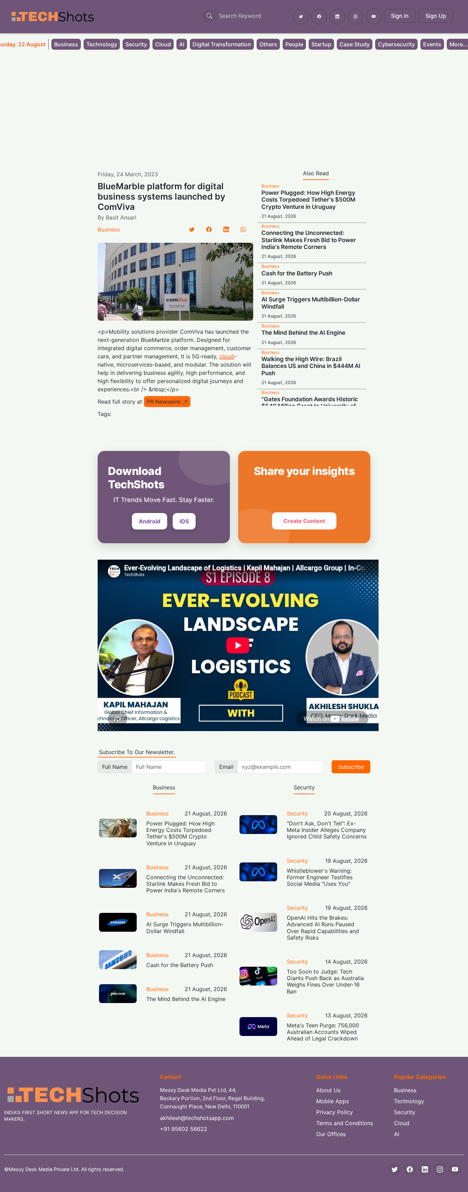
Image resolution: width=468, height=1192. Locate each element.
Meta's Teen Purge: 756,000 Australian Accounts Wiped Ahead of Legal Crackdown (323, 1032)
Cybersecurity (396, 44)
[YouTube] (455, 1169)
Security (136, 44)
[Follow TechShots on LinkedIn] (337, 16)
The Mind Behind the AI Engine (303, 332)
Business (66, 44)
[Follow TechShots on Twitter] (301, 16)
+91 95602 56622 (183, 1128)
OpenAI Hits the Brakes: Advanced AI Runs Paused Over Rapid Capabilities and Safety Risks (323, 927)
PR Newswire (164, 401)
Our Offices (331, 1134)
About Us (328, 1090)
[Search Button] (209, 16)
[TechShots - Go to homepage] (52, 16)
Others (268, 44)
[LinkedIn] (226, 229)
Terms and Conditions (344, 1123)
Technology (101, 44)
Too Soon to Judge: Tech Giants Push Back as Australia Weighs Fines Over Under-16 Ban (325, 981)
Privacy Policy (334, 1112)
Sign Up (436, 15)
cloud (226, 356)
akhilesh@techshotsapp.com (197, 1117)
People (294, 44)
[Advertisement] (234, 105)
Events (432, 44)
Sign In (400, 15)
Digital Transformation (222, 44)
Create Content (304, 520)
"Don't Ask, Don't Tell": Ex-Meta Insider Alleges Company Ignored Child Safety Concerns (327, 830)
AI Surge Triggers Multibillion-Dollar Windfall (184, 927)
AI (181, 44)
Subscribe (351, 766)
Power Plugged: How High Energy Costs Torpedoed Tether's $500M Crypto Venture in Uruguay (308, 199)
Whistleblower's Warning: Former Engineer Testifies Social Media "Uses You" (320, 877)
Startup (321, 44)
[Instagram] (440, 1169)
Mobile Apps (332, 1101)
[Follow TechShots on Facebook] (319, 16)
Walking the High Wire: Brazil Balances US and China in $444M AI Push (310, 366)
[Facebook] (209, 229)
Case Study (355, 44)
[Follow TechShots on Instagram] (355, 16)
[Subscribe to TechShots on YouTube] (373, 16)
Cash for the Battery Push (296, 273)
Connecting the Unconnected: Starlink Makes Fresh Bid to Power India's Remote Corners (308, 239)
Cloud (163, 44)
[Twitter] (192, 229)
